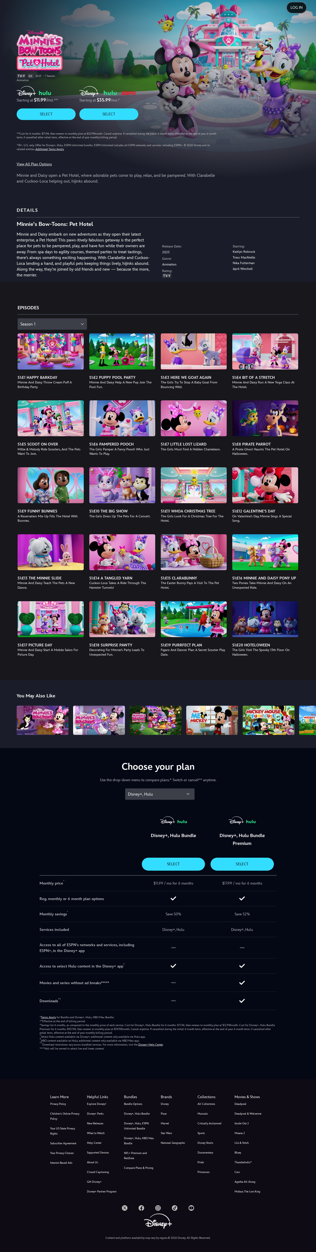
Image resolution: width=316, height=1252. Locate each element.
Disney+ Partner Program (102, 1191)
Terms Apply (48, 1017)
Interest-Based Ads (61, 1162)
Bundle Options (133, 1104)
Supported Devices (98, 1152)
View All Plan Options (34, 164)
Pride (201, 1162)
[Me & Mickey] (212, 720)
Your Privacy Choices (62, 1153)
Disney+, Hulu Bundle (137, 1113)
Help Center (94, 1143)
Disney (165, 1104)
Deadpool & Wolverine (248, 1113)
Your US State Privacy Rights (62, 1131)
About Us (92, 1162)
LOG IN (297, 7)
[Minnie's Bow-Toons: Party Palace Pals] (99, 720)
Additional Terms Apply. (49, 149)
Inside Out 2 (242, 1123)
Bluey (238, 1152)
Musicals (203, 1113)
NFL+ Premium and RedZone (135, 1155)
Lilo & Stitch (242, 1143)
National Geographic (173, 1143)
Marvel (165, 1123)
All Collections (206, 1104)
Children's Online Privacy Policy (64, 1116)
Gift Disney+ (94, 1181)
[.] (124, 1208)
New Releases (95, 1123)
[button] (102, 1097)
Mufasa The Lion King (247, 1191)
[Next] (307, 720)
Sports (201, 1133)
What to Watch (96, 1133)
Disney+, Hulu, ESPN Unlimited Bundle (136, 1126)
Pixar (164, 1113)
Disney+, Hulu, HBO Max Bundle (139, 1141)
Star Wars (166, 1133)
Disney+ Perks (95, 1113)
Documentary (205, 1152)
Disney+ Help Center (150, 1044)
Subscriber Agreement (63, 1143)
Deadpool (240, 1104)
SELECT (46, 114)
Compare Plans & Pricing (138, 1168)
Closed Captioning (98, 1172)
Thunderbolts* (243, 1162)
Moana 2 (240, 1133)
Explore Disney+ (96, 1104)
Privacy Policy (58, 1104)
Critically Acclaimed (209, 1123)
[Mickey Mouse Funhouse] (268, 720)
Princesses (204, 1172)
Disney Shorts (205, 1143)
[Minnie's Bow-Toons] (42, 720)
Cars (237, 1172)
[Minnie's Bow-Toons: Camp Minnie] (155, 720)
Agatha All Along (245, 1181)
